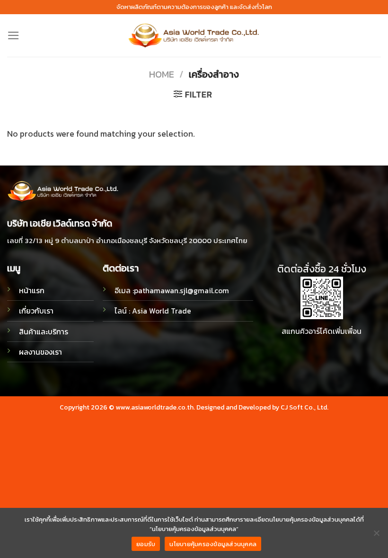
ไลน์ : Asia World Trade (153, 310)
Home (161, 74)
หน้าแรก (31, 290)
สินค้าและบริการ (43, 331)
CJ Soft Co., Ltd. (304, 407)
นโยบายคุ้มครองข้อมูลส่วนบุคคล (212, 544)
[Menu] (13, 35)
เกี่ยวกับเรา (36, 310)
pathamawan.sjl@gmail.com (181, 290)
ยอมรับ (145, 544)
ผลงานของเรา (40, 352)
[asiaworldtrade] (194, 36)
